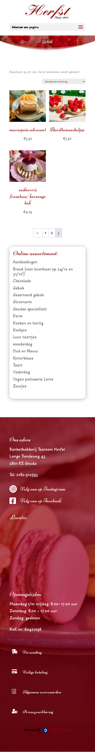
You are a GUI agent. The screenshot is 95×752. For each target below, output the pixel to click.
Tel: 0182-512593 (23, 474)
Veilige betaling (35, 672)
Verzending (32, 652)
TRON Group (60, 729)
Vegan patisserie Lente (33, 379)
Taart (18, 365)
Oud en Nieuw (25, 351)
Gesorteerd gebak (28, 294)
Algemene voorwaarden (42, 692)
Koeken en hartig (28, 323)
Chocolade (22, 280)
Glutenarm (22, 301)
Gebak (18, 288)
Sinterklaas (23, 358)
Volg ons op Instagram (42, 488)
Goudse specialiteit (30, 309)
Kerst (18, 315)
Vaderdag (21, 372)
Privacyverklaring (38, 712)
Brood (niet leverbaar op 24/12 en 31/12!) (43, 271)
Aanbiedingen (25, 261)
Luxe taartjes (24, 336)
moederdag (22, 344)
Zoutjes (19, 386)
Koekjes (20, 330)
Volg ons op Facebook (40, 500)
